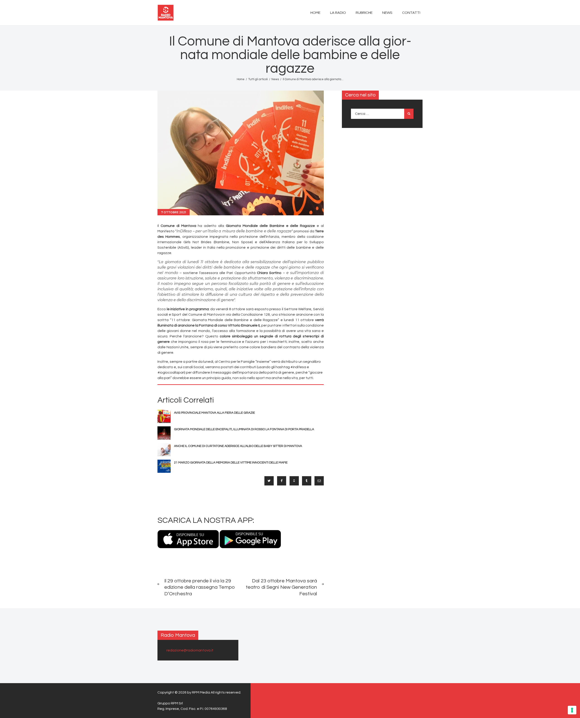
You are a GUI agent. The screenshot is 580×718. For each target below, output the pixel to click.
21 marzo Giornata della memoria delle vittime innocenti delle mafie (231, 462)
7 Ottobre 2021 (173, 212)
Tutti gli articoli (258, 79)
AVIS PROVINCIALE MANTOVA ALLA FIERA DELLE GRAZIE (214, 412)
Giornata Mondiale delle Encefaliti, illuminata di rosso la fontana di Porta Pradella (244, 429)
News (275, 79)
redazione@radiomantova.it (190, 650)
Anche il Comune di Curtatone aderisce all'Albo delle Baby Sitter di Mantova (238, 446)
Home (240, 79)
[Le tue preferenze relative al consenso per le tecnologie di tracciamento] (572, 710)
